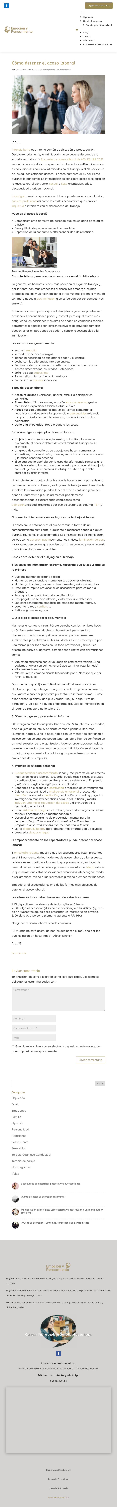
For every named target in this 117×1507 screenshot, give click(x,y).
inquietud (18, 206)
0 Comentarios (64, 69)
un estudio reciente (26, 852)
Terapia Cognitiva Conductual (31, 1154)
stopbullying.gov (34, 828)
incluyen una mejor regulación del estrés (42, 802)
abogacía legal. (39, 832)
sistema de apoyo (34, 810)
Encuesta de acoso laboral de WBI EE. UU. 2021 (72, 159)
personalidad (78, 413)
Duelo (15, 1104)
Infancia (17, 149)
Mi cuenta (88, 40)
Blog (85, 32)
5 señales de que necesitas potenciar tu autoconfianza (50, 1183)
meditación (51, 795)
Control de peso (92, 21)
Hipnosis (88, 17)
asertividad (56, 788)
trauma (38, 380)
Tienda (87, 36)
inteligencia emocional (64, 791)
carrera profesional (24, 201)
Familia (16, 1117)
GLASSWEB (21, 69)
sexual (53, 183)
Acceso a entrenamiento (97, 44)
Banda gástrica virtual (99, 25)
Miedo (90, 867)
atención (20, 795)
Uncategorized (48, 69)
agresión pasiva (40, 539)
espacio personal (77, 402)
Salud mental (20, 1142)
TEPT (97, 504)
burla (26, 149)
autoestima (41, 372)
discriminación (46, 298)
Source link (19, 953)
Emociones (19, 1110)
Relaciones (19, 1135)
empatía (31, 350)
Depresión (18, 1098)
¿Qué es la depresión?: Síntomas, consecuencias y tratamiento (55, 1222)
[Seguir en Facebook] (6, 5)
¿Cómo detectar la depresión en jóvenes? (43, 1196)
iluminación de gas (91, 539)
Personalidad (20, 1129)
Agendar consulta (98, 5)
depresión (18, 504)
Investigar (19, 196)
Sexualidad (19, 1148)
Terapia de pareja (23, 1161)
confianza (43, 606)
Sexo (64, 183)
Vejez (15, 1173)
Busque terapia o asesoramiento (36, 773)
